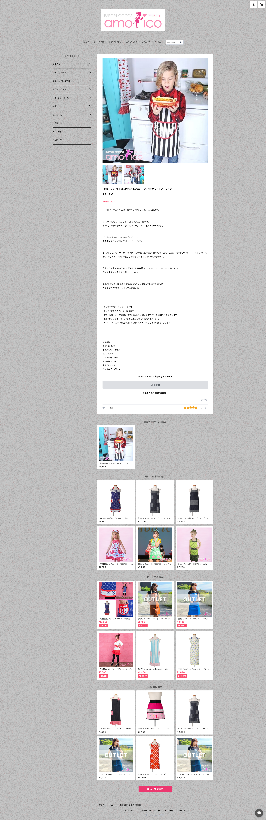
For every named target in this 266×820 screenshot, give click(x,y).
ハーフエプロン (59, 72)
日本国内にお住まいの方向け (155, 393)
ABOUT (146, 42)
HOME (85, 42)
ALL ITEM (99, 42)
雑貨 (55, 106)
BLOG (158, 42)
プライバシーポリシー (107, 805)
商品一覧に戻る (155, 789)
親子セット (57, 123)
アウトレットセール (61, 98)
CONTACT (131, 42)
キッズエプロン (59, 89)
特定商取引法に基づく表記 (130, 805)
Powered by (152, 815)
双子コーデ (58, 115)
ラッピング (57, 140)
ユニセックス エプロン (62, 81)
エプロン (56, 64)
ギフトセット (58, 132)
